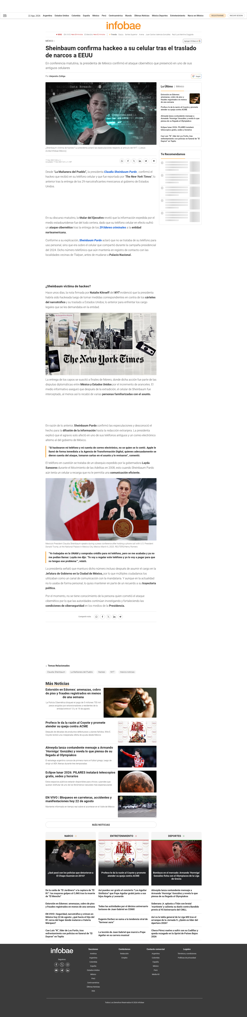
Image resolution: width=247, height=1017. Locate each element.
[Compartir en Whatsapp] (122, 161)
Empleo (124, 958)
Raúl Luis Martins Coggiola (182, 35)
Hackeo (101, 672)
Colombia (76, 15)
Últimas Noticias (141, 15)
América (93, 954)
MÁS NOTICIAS (101, 824)
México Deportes (160, 15)
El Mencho (94, 35)
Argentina (47, 15)
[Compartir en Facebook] (128, 161)
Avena (141, 35)
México (95, 15)
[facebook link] (56, 965)
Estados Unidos (62, 15)
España (86, 15)
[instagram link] (68, 965)
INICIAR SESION (236, 16)
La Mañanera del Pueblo (82, 672)
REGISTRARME (217, 16)
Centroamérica (116, 15)
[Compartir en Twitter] (133, 161)
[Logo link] (124, 25)
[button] (4, 15)
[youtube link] (56, 970)
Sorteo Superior (131, 35)
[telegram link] (62, 970)
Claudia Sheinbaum (56, 672)
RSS (93, 991)
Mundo (128, 15)
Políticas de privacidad (187, 958)
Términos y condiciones (187, 954)
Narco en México (195, 15)
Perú (104, 15)
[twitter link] (62, 965)
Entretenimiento (177, 15)
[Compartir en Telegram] (145, 161)
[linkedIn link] (68, 970)
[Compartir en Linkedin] (139, 161)
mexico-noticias (127, 672)
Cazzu (120, 35)
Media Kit (155, 974)
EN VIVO (73, 35)
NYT (112, 672)
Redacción (124, 954)
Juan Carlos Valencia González (158, 35)
